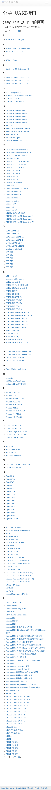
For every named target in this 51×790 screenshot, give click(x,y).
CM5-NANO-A (12, 177)
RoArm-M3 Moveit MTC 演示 (18, 666)
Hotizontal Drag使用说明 (16, 384)
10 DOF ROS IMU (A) (15, 40)
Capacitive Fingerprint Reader (17, 149)
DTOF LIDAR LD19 (14, 243)
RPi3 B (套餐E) (12, 751)
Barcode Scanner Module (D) (17, 119)
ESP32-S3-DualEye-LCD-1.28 (17, 288)
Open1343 (10, 482)
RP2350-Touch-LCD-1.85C (16, 712)
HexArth (9, 378)
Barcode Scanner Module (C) (17, 116)
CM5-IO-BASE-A (13, 171)
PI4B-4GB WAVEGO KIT (16, 542)
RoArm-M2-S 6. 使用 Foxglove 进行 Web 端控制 (25, 648)
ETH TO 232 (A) (12, 333)
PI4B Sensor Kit (12, 539)
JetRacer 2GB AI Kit (14, 405)
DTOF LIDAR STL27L (15, 246)
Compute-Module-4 (13, 195)
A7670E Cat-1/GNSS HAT (16, 102)
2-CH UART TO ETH (14, 51)
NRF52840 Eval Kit (13, 467)
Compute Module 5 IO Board (17, 189)
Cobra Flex (10, 186)
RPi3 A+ (9, 736)
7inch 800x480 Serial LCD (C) (17, 84)
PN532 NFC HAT (13, 585)
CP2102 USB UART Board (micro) (19, 216)
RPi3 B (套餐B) (12, 742)
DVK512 (9, 255)
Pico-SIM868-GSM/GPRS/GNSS (19, 564)
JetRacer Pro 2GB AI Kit (15, 411)
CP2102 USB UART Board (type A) (20, 222)
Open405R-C (11, 494)
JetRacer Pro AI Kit (13, 414)
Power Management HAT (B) (17, 594)
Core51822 (10, 207)
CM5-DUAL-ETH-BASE (16, 164)
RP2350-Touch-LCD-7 (14, 724)
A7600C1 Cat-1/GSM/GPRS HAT (19, 95)
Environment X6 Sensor (15, 279)
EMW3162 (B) (11, 276)
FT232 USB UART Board (16, 360)
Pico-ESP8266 (11, 545)
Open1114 (10, 476)
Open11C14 (10, 479)
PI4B (8, 533)
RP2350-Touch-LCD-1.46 (16, 709)
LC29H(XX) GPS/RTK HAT (17, 432)
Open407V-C (11, 500)
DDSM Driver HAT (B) (15, 240)
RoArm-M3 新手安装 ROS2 (17, 681)
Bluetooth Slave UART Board (17, 132)
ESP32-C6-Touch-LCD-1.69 (17, 285)
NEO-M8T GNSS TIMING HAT (18, 464)
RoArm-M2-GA (12, 621)
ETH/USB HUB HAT (14, 339)
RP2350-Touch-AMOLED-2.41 (18, 706)
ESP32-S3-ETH (12, 291)
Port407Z (9, 591)
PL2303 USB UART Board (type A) (20, 579)
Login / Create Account (7, 788)
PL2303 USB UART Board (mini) (19, 576)
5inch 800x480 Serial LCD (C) (17, 69)
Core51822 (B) (11, 210)
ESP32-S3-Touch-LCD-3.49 (17, 324)
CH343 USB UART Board (16, 155)
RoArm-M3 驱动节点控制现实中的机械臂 (23, 687)
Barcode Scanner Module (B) (17, 113)
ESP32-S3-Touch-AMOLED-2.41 (19, 315)
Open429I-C (10, 506)
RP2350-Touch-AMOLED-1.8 (17, 703)
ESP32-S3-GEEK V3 (14, 297)
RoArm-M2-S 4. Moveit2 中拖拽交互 (20, 642)
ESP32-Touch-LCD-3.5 (15, 330)
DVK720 (9, 267)
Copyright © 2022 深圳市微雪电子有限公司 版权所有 (32, 788)
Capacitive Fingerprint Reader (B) (18, 152)
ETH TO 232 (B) (12, 336)
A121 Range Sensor (13, 92)
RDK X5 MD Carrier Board (16, 615)
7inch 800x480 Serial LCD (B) (17, 81)
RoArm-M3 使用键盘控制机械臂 (19, 678)
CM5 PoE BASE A (13, 158)
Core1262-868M (12, 201)
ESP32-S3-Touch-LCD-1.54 (17, 318)
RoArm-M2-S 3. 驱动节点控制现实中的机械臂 (25, 639)
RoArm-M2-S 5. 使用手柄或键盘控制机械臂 (24, 645)
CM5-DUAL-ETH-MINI (15, 167)
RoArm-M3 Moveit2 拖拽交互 (18, 669)
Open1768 (10, 485)
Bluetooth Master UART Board (18, 128)
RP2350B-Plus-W (13, 727)
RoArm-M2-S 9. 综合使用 (16, 657)
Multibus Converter (13, 456)
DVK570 (9, 261)
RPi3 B (9, 739)
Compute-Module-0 (13, 192)
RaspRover (10, 612)
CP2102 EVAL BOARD (15, 213)
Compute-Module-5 (13, 198)
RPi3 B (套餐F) (12, 754)
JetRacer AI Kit (12, 408)
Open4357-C (11, 516)
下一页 (17, 31)
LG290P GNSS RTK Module (17, 435)
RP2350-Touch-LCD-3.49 (16, 718)
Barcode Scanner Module (15, 110)
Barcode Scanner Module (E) (17, 122)
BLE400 (9, 125)
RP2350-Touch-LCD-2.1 (15, 715)
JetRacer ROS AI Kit (14, 417)
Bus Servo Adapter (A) (14, 138)
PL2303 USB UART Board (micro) (19, 573)
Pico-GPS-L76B (12, 551)
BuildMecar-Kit (12, 134)
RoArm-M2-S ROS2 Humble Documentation (23, 660)
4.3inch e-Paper (12, 60)
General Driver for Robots (16, 369)
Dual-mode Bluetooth (14, 249)
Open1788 (10, 488)
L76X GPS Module (13, 429)
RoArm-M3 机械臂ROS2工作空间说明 (21, 684)
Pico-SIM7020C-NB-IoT (15, 558)
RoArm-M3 (10, 663)
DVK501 (9, 252)
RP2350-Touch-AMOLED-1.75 (18, 700)
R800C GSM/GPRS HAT (16, 603)
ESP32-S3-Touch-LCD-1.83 (17, 321)
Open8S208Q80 (12, 519)
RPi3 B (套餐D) (12, 748)
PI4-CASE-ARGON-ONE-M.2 (18, 530)
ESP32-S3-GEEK (13, 294)
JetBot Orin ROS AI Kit (15, 399)
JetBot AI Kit (11, 396)
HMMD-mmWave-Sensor (16, 381)
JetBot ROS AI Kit (13, 402)
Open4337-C (11, 512)
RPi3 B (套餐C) (12, 745)
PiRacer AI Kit (11, 567)
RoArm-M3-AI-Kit (13, 691)
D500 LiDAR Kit (12, 234)
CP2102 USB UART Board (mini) (19, 219)
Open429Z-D (11, 509)
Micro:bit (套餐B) (13, 449)
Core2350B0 (11, 204)
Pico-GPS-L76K (12, 555)
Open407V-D (11, 503)
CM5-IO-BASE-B (13, 174)
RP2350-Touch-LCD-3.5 (15, 721)
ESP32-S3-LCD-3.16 (14, 309)
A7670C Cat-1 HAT (13, 99)
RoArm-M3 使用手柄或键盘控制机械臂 (22, 672)
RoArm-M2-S (11, 624)
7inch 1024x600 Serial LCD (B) (18, 78)
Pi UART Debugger (13, 527)
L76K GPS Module (13, 426)
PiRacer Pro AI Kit (13, 570)
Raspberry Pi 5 (11, 606)
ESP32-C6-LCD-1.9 (13, 282)
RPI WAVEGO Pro (13, 733)
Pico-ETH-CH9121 (13, 549)
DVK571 (9, 264)
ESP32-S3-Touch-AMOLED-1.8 (18, 312)
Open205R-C (11, 491)
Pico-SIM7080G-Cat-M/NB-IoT (18, 561)
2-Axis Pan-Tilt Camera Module (18, 48)
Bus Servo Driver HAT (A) (16, 141)
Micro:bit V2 (11, 453)
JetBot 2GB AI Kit (13, 393)
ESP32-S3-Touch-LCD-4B (16, 327)
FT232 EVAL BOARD (15, 357)
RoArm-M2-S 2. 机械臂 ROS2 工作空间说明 (24, 636)
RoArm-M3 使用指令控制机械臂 (19, 675)
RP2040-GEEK (12, 693)
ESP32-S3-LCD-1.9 (13, 306)
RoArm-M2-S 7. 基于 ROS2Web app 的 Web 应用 (25, 651)
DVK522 (9, 258)
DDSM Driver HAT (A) (15, 237)
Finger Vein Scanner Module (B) (18, 354)
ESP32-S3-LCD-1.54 (14, 303)
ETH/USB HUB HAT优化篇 (17, 343)
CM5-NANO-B (12, 180)
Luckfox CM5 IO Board (15, 438)
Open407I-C (10, 497)
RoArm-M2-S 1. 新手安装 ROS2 (19, 627)
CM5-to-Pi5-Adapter (14, 183)
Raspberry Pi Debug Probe (16, 609)
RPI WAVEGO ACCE (14, 730)
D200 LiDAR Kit (12, 231)
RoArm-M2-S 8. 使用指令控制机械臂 (21, 654)
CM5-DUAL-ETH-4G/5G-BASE (19, 161)
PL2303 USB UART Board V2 (18, 582)
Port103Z (9, 588)
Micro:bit (9, 447)
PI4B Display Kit (12, 536)
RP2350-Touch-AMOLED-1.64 (18, 697)
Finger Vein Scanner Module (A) (18, 351)
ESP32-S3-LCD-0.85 (14, 300)
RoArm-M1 (10, 618)
